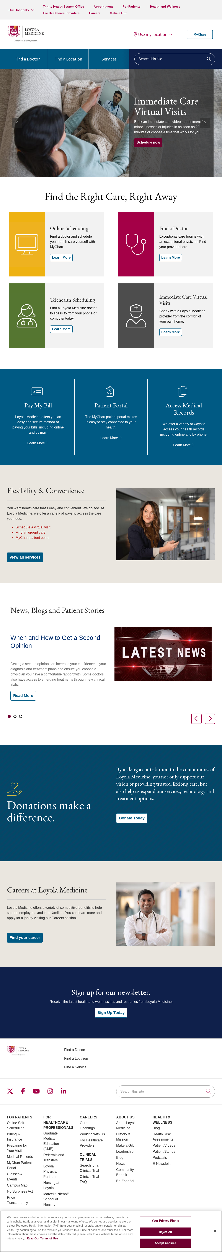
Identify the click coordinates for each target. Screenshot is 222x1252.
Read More (23, 695)
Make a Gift (118, 13)
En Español (125, 1181)
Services (109, 59)
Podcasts (160, 1157)
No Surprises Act (20, 1191)
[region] (111, 123)
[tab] (9, 716)
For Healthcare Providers (61, 13)
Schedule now (148, 142)
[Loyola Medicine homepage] (25, 41)
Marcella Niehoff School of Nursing (56, 1199)
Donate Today (132, 818)
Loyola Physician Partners (51, 1171)
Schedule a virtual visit (33, 527)
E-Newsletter (163, 1163)
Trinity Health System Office (63, 6)
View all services (25, 557)
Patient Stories (164, 1151)
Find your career (25, 937)
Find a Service (75, 1067)
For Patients (131, 6)
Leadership (125, 1151)
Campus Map (17, 1185)
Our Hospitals (18, 10)
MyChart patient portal (32, 537)
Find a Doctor (27, 59)
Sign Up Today (111, 1012)
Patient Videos (164, 1145)
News (120, 1163)
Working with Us (92, 1134)
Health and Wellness (165, 6)
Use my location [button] (152, 34)
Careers (94, 13)
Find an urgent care (31, 532)
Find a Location (68, 59)
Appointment (103, 6)
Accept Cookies (165, 1243)
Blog (119, 1157)
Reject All (165, 1232)
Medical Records (20, 1157)
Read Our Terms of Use (42, 1238)
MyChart (200, 34)
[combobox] (174, 59)
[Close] (215, 1231)
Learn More (61, 257)
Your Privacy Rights (165, 1220)
